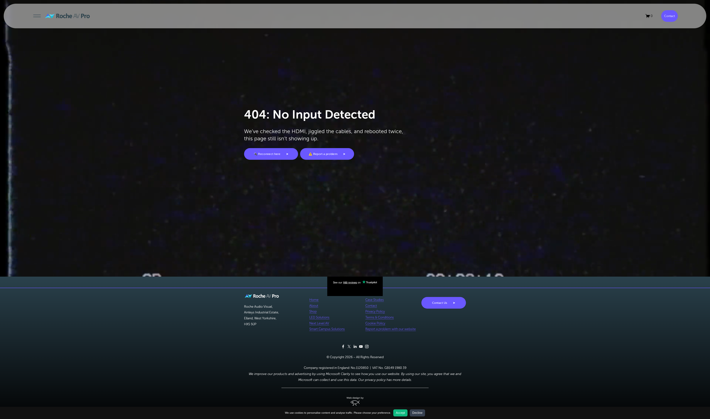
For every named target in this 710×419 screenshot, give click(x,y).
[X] (349, 346)
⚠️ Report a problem (323, 154)
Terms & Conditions (379, 317)
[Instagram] (367, 346)
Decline (417, 412)
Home (314, 300)
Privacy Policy (375, 311)
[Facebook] (343, 346)
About (313, 306)
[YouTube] (361, 346)
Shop (313, 311)
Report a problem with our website (390, 329)
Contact (669, 16)
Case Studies (374, 300)
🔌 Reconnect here (267, 154)
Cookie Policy (375, 323)
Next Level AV (319, 323)
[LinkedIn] (355, 346)
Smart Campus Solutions (327, 329)
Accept (400, 412)
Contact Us (439, 303)
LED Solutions (319, 317)
